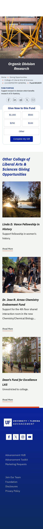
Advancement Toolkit (16, 459)
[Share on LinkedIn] (15, 100)
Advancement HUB (15, 455)
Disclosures (11, 486)
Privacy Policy (12, 491)
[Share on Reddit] (21, 100)
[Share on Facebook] (9, 100)
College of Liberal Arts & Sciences (19, 80)
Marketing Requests (16, 464)
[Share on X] (28, 100)
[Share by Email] (34, 100)
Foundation (11, 481)
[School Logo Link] (20, 422)
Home (3, 77)
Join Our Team (13, 477)
